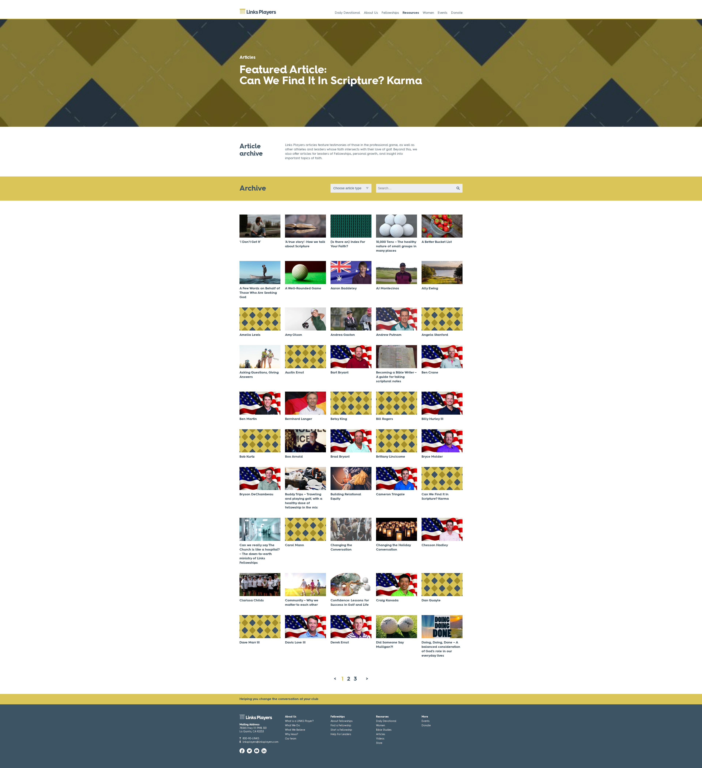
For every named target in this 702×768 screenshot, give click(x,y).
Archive (252, 188)
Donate (457, 12)
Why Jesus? (291, 734)
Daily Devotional (347, 12)
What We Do (292, 725)
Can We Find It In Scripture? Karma (330, 81)
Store (379, 743)
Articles (380, 734)
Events (442, 12)
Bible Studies (383, 730)
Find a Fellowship (341, 725)
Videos (380, 738)
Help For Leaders (341, 734)
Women (428, 12)
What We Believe (295, 730)
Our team (290, 738)
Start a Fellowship (341, 730)
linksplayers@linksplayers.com (260, 742)
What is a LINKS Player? (299, 721)
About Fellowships (341, 721)
